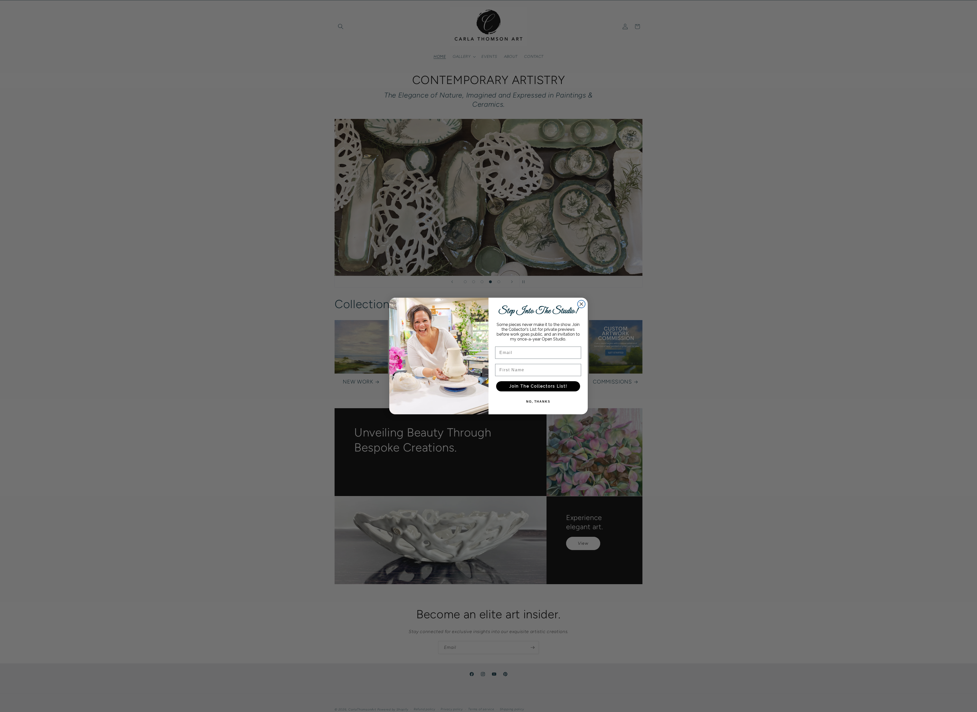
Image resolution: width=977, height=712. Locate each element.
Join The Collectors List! (538, 386)
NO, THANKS (538, 401)
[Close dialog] (581, 304)
